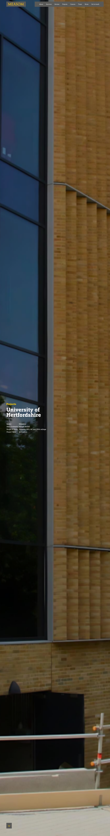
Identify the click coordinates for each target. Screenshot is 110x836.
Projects (64, 4)
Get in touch (95, 4)
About (41, 4)
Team (80, 4)
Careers (72, 4)
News (86, 4)
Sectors (57, 4)
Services (49, 4)
